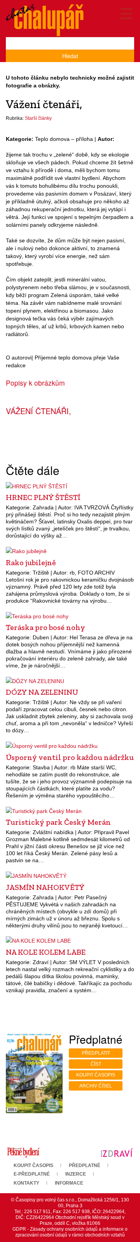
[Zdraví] (116, 1152)
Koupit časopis (95, 1075)
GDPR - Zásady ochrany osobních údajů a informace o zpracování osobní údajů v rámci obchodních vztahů (70, 1232)
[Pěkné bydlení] (23, 1152)
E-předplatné (32, 1174)
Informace (69, 1183)
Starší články (38, 118)
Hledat (70, 56)
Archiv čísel (95, 1086)
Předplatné (84, 1165)
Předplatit (96, 1053)
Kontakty (26, 1183)
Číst (96, 1064)
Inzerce (75, 1174)
